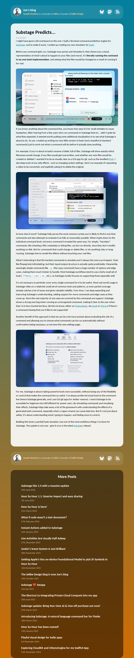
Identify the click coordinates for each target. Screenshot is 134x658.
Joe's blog (29, 10)
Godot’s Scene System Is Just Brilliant (43, 549)
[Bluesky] (102, 12)
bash (91, 45)
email (94, 306)
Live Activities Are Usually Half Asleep (43, 538)
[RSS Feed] (117, 12)
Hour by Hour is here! (34, 507)
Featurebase (81, 306)
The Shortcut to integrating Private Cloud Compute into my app (59, 595)
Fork (111, 159)
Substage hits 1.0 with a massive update (45, 486)
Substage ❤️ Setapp (33, 585)
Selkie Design (77, 14)
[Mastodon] (110, 12)
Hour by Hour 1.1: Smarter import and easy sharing (51, 496)
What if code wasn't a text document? (44, 517)
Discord (104, 306)
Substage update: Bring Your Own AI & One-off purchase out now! (60, 606)
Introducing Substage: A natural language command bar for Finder (60, 616)
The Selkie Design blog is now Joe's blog (44, 574)
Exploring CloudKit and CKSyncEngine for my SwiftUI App (55, 648)
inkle (56, 14)
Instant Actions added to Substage (41, 528)
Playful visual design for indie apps (41, 637)
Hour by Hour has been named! (40, 627)
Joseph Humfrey (30, 14)
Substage (20, 45)
